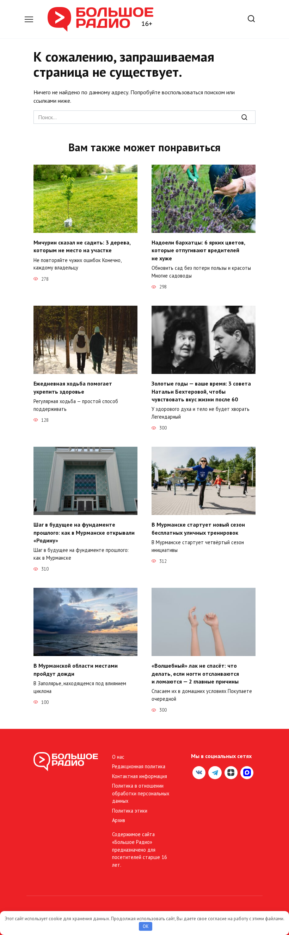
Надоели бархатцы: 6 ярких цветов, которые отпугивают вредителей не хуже (198, 250)
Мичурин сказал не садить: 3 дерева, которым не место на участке (81, 246)
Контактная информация (139, 776)
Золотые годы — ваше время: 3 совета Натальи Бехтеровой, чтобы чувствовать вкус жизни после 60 (201, 391)
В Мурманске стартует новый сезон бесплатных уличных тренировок (198, 528)
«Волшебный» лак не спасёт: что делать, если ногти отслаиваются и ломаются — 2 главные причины (195, 673)
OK (146, 926)
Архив (118, 820)
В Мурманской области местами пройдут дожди (75, 669)
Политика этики (129, 810)
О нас (118, 756)
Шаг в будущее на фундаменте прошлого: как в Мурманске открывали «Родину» (84, 532)
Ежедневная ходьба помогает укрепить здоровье (72, 387)
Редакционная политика (138, 766)
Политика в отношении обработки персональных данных (140, 793)
